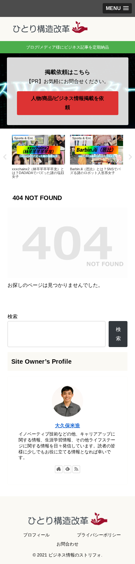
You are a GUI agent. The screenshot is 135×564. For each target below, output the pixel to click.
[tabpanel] (38, 156)
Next (130, 157)
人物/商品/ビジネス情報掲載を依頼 (67, 103)
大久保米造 (67, 425)
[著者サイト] (58, 469)
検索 (13, 316)
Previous (5, 157)
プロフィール (36, 534)
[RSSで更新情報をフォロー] (76, 469)
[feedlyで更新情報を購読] (67, 469)
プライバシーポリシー (99, 534)
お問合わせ (67, 543)
